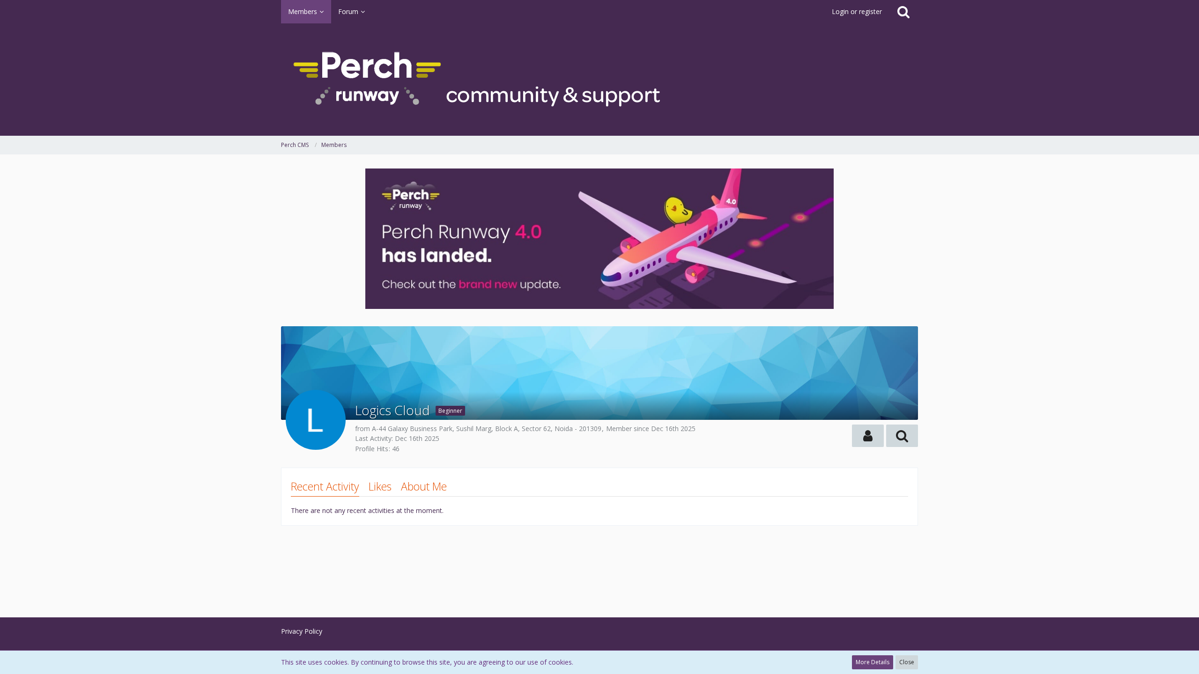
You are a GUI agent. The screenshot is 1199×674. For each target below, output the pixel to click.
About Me (424, 486)
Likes (380, 486)
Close (906, 662)
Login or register (857, 11)
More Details (872, 662)
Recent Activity (325, 486)
